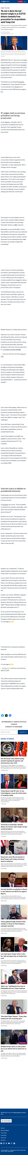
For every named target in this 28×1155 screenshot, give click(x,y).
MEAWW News (4, 1112)
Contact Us (3, 1140)
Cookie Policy (3, 1135)
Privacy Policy (4, 1132)
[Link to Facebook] (1, 1143)
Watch (21, 1)
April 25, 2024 (5, 670)
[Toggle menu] (25, 1)
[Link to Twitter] (6, 1143)
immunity (21, 82)
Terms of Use (3, 1137)
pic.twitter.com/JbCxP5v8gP (12, 349)
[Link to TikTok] (11, 1143)
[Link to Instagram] (4, 1143)
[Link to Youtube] (9, 1143)
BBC (16, 225)
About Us (3, 1128)
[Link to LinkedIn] (14, 1143)
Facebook (5, 504)
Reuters (7, 122)
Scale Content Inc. (17, 1112)
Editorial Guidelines (5, 1130)
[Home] (5, 1)
